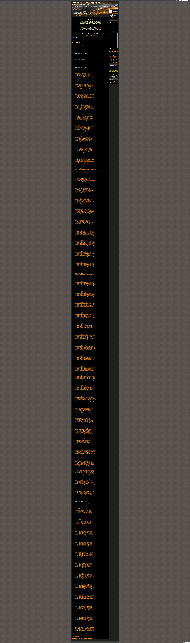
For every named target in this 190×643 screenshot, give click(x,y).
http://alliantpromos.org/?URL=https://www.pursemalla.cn (83, 136)
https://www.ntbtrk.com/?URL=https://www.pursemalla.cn (83, 193)
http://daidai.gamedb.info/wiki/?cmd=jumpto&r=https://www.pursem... (85, 471)
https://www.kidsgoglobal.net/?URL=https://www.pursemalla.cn (84, 168)
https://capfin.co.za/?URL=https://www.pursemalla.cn (82, 95)
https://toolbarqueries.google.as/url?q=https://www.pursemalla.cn (84, 243)
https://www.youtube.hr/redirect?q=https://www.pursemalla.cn (83, 563)
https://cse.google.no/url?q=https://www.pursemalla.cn (83, 522)
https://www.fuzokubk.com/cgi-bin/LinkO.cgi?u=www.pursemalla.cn (84, 480)
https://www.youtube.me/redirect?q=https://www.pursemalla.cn (84, 588)
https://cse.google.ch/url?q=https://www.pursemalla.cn (83, 514)
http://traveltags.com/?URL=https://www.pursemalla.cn (83, 127)
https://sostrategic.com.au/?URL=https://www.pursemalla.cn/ (83, 455)
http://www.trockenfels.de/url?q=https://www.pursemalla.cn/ (83, 454)
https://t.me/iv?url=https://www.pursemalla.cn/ (81, 483)
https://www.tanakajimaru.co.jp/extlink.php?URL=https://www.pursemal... (85, 453)
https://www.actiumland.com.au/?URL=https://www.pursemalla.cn (84, 109)
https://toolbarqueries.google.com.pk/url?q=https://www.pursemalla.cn (85, 391)
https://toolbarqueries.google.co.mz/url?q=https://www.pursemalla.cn (85, 377)
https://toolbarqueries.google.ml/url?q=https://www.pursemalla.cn (84, 362)
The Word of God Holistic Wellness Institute (87, 3)
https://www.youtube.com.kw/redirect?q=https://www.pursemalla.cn (84, 578)
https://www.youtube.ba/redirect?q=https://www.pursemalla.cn (84, 532)
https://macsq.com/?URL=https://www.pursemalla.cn (82, 78)
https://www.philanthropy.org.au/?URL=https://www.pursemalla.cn (84, 108)
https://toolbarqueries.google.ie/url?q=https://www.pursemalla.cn (84, 328)
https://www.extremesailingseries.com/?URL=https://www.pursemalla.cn (85, 142)
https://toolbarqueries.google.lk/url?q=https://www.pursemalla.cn (84, 350)
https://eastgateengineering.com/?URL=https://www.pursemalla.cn (84, 131)
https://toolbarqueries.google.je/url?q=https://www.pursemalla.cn (84, 336)
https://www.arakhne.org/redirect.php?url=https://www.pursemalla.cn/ (85, 438)
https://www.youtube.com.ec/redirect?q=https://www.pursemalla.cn (84, 552)
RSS (72, 639)
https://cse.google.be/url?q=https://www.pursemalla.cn (83, 504)
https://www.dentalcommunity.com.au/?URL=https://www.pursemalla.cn (85, 151)
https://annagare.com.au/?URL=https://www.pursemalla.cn (83, 125)
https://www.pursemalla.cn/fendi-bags (80, 68)
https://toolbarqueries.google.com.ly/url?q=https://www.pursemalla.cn (85, 356)
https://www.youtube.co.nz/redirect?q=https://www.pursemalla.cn (84, 598)
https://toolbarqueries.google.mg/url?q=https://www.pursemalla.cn (84, 360)
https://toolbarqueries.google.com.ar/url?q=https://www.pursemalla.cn (85, 242)
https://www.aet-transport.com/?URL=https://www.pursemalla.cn (84, 163)
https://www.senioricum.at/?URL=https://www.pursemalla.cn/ (83, 432)
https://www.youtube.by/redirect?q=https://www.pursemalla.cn (84, 540)
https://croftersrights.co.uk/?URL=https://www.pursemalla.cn (83, 182)
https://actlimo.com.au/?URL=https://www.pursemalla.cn (83, 209)
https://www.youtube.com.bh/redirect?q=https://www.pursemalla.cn (84, 536)
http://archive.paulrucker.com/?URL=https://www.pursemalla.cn (84, 472)
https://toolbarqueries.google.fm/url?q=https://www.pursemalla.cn (84, 304)
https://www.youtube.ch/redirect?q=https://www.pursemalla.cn (84, 543)
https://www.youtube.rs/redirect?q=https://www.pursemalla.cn (83, 611)
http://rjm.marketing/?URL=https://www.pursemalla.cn (82, 198)
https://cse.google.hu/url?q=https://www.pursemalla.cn (83, 510)
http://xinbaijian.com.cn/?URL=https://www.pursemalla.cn (83, 77)
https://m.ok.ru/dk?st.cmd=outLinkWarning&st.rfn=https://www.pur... (85, 491)
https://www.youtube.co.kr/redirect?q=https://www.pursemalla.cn (84, 577)
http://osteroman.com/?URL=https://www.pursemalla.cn (83, 128)
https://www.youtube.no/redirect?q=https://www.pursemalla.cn (84, 597)
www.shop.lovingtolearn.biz (95, 28)
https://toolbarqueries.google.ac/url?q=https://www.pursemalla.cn (84, 232)
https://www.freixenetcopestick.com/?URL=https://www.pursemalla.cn (85, 121)
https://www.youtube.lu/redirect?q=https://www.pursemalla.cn (83, 584)
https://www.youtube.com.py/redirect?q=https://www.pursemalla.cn (84, 608)
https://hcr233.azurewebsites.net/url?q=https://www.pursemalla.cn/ (84, 434)
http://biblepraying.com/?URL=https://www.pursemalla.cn (83, 160)
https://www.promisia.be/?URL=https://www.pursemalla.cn (83, 98)
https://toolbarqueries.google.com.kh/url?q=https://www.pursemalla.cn (85, 266)
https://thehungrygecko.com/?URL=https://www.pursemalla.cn (84, 106)
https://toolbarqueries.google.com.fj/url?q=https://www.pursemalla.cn (85, 303)
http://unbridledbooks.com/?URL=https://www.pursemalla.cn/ (83, 406)
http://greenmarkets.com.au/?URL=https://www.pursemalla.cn (84, 83)
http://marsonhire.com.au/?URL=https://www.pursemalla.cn (83, 99)
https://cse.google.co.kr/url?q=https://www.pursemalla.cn (83, 525)
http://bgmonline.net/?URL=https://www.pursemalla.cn (82, 188)
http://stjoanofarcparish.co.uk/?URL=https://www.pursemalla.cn (84, 132)
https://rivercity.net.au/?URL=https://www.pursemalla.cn (83, 147)
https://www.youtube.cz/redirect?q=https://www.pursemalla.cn (84, 547)
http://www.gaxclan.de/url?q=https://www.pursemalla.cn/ (83, 422)
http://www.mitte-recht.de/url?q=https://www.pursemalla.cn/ (83, 429)
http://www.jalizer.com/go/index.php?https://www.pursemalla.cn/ (84, 423)
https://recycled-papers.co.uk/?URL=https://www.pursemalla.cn (84, 107)
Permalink (75, 44)
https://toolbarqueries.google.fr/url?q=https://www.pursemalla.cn (84, 305)
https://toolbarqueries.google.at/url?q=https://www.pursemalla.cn (84, 244)
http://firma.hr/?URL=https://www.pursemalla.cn (82, 75)
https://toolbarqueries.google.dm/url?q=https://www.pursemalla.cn (84, 293)
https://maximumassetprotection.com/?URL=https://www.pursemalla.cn (85, 152)
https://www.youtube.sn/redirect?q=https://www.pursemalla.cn (84, 619)
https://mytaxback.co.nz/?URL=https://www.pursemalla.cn (83, 204)
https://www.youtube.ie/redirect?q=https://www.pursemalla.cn (83, 567)
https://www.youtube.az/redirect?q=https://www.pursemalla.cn (84, 531)
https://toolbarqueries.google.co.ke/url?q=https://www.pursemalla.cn (84, 339)
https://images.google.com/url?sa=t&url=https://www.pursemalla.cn (84, 503)
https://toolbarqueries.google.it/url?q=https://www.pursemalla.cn (84, 334)
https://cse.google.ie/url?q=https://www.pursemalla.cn (82, 524)
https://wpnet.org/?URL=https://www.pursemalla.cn (82, 220)
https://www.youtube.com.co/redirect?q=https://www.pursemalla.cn (84, 545)
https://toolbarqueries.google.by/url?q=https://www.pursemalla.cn (84, 263)
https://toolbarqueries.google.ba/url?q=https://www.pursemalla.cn (84, 247)
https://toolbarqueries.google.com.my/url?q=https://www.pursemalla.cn (85, 376)
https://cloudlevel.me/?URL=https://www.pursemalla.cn (83, 73)
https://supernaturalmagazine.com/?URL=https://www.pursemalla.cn (84, 141)
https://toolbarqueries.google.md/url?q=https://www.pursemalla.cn (84, 358)
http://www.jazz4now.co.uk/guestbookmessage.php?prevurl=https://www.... (85, 450)
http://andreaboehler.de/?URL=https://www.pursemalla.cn (83, 137)
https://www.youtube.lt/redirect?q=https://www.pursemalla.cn (83, 583)
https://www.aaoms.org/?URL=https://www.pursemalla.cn (83, 140)
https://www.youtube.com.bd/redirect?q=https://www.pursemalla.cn (84, 533)
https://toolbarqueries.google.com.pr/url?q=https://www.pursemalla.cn (85, 398)
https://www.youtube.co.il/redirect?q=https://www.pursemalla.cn (84, 568)
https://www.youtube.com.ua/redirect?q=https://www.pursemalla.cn (84, 627)
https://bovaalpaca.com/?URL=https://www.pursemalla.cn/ (83, 428)
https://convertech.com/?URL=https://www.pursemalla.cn (83, 176)
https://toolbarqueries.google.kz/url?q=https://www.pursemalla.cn (84, 345)
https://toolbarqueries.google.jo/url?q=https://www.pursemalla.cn (84, 337)
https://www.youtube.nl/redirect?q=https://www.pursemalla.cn (83, 596)
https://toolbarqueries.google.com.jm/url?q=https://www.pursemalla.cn (85, 335)
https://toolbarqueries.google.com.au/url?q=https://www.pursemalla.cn (85, 245)
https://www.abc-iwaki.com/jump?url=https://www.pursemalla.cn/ (84, 460)
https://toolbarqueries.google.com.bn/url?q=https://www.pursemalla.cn (85, 256)
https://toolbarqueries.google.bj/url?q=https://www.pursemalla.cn (84, 255)
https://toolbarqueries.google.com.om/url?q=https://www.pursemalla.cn (85, 390)
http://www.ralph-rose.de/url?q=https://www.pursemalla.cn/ (83, 449)
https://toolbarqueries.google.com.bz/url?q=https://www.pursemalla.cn (85, 264)
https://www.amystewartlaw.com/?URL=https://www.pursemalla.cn (84, 149)
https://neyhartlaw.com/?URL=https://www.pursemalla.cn (83, 223)
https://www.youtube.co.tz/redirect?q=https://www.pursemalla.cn (84, 626)
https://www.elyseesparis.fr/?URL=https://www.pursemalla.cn (83, 110)
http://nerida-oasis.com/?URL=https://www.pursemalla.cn (83, 181)
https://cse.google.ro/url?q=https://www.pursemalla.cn (82, 508)
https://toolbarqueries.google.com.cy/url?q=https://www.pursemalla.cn (85, 287)
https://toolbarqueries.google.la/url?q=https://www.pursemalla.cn (84, 346)
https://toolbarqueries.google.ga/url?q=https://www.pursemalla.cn (84, 306)
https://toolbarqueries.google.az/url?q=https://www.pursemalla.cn (84, 246)
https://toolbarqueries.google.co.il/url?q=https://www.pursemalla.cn (84, 326)
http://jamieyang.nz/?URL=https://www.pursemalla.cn (82, 129)
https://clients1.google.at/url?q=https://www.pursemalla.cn (83, 512)
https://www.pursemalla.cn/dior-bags (80, 59)
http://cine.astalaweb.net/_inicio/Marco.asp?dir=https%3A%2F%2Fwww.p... (86, 479)
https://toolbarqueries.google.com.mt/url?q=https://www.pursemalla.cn (85, 367)
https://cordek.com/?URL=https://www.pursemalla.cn (82, 119)
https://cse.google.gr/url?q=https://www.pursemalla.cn (82, 509)
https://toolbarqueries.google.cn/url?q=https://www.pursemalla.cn (84, 282)
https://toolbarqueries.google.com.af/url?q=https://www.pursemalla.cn (85, 235)
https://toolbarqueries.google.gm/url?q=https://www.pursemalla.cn (84, 314)
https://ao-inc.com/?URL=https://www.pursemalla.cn (82, 96)
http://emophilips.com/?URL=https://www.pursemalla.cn (83, 84)
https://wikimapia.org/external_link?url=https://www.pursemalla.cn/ (84, 493)
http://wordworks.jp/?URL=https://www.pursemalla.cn (82, 192)
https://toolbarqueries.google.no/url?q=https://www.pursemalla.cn (84, 385)
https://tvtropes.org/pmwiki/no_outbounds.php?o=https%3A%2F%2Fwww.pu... (86, 473)
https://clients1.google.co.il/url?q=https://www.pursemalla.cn (83, 523)
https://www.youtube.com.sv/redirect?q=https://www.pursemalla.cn (84, 620)
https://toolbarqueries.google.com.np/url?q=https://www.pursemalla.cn (85, 386)
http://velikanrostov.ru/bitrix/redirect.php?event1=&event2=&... (84, 408)
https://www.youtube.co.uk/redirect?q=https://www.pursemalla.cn (84, 629)
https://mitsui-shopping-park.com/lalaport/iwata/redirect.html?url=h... (85, 463)
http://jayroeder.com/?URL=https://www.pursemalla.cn (82, 105)
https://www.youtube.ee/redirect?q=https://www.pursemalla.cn (84, 553)
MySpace (74, 37)
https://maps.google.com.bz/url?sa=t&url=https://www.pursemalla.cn (85, 496)
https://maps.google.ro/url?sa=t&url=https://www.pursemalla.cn (84, 490)
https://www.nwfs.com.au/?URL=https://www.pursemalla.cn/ (83, 442)
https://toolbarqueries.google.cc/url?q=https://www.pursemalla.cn (84, 267)
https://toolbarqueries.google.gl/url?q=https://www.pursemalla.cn (84, 313)
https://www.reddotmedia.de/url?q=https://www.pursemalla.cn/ (84, 445)
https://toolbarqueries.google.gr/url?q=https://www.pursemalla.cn (84, 316)
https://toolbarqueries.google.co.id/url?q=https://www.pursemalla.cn (84, 325)
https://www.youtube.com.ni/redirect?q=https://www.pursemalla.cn (84, 595)
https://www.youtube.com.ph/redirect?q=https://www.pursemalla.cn (84, 605)
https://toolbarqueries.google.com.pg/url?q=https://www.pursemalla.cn (85, 396)
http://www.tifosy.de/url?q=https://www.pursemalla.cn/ (82, 409)
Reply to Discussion (75, 636)
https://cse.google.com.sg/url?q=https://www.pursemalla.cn (83, 521)
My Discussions (80, 9)
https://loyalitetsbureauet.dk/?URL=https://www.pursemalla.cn (84, 76)
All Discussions (74, 9)
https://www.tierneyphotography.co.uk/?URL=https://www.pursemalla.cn (85, 85)
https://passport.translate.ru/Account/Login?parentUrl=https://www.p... (85, 464)
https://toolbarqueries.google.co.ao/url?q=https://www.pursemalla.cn (84, 241)
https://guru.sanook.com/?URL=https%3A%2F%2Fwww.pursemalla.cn (85, 474)
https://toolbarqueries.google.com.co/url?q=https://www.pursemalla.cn (85, 283)
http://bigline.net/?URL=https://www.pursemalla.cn (82, 117)
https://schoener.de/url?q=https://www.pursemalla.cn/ (82, 443)
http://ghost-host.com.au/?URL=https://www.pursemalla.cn (83, 199)
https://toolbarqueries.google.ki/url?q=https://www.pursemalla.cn (84, 340)
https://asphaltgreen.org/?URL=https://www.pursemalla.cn (83, 104)
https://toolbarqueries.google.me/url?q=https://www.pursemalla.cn (84, 359)
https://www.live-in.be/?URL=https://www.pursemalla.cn (83, 88)
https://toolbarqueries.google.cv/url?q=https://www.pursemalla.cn (84, 286)
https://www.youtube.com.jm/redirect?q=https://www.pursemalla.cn (84, 573)
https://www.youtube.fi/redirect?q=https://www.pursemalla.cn (83, 555)
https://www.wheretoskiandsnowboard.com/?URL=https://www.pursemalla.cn (86, 197)
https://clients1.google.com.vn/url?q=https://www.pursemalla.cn (84, 520)
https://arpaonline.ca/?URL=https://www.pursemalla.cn (83, 93)
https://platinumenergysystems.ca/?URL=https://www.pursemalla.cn (84, 211)
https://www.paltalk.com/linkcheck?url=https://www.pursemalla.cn (84, 461)
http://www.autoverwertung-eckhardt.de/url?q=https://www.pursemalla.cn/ (85, 399)
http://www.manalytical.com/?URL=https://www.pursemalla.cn (84, 222)
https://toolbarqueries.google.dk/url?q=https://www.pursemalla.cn (84, 292)
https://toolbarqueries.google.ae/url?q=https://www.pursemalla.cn (84, 234)
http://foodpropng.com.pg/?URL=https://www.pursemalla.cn (83, 200)
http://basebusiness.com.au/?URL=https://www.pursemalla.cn (84, 177)
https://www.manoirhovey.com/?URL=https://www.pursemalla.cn (84, 214)
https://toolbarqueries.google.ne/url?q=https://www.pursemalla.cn (84, 379)
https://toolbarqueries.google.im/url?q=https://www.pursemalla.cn (84, 329)
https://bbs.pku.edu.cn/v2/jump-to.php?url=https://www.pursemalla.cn (85, 470)
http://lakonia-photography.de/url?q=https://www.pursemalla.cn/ (84, 421)
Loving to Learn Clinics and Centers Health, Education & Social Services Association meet (113, 60)
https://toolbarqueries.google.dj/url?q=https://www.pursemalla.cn (84, 291)
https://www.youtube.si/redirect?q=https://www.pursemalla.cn (83, 617)
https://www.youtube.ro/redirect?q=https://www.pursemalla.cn (83, 610)
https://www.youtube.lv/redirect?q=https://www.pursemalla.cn (83, 585)
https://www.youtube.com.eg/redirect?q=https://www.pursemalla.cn (84, 554)
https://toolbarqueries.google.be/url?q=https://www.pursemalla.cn (84, 251)
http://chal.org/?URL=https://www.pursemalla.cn (82, 157)
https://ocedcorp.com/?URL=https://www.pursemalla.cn (83, 191)
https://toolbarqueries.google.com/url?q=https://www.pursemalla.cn (84, 231)
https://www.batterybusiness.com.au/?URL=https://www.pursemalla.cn (85, 120)
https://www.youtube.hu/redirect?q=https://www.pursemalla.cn (84, 564)
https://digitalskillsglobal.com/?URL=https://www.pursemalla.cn (84, 87)
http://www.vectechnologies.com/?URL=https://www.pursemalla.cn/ (84, 439)
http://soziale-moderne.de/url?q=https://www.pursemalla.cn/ (83, 417)
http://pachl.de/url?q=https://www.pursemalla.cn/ (82, 411)
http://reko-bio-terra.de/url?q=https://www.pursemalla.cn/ (83, 412)
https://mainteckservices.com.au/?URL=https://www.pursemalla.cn (84, 161)
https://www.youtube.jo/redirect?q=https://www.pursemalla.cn (83, 574)
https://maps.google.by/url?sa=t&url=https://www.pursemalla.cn (84, 495)
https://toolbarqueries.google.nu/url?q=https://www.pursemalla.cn (84, 388)
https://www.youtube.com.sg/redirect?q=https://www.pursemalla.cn (84, 616)
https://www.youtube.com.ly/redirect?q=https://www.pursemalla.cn (84, 586)
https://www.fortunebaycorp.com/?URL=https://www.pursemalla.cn (84, 201)
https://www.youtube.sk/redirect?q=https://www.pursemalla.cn (84, 618)
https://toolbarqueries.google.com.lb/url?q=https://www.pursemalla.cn (85, 347)
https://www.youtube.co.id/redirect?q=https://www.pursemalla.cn (84, 565)
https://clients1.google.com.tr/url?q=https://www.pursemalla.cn (84, 511)
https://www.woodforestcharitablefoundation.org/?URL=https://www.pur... (85, 169)
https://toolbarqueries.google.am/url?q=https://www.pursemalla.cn (84, 240)
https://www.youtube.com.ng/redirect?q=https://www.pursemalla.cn (84, 594)
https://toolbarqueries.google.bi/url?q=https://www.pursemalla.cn (84, 254)
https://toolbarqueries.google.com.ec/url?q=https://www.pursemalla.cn (85, 296)
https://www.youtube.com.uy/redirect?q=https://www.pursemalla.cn (84, 630)
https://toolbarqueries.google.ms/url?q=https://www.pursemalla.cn (84, 366)
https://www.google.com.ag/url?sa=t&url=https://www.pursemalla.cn (84, 230)
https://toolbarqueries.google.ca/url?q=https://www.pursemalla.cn (84, 265)
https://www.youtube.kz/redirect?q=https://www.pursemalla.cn (84, 579)
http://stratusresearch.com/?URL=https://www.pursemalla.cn (83, 82)
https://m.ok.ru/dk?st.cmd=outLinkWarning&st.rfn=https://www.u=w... (85, 482)
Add (108, 9)
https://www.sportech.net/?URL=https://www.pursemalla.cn (83, 150)
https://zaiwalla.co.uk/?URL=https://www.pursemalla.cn (83, 148)
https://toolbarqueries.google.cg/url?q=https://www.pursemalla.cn (84, 275)
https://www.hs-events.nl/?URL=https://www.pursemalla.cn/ (83, 402)
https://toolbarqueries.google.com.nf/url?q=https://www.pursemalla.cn (85, 380)
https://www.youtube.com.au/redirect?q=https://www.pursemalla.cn (84, 530)
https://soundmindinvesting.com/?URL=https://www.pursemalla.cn (84, 116)
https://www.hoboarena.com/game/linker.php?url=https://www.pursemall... (85, 407)
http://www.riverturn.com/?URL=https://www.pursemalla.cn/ (83, 444)
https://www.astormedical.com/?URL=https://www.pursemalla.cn (84, 212)
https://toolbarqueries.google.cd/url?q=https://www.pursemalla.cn (84, 268)
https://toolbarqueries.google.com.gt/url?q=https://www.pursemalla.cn (85, 317)
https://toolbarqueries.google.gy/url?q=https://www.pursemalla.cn (84, 318)
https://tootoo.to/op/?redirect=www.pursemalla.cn (82, 481)
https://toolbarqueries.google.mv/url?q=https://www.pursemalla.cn (84, 369)
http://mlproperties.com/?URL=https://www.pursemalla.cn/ (83, 430)
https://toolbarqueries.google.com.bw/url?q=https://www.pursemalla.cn (85, 262)
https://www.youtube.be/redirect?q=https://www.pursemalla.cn (84, 534)
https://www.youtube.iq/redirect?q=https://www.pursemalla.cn (83, 566)
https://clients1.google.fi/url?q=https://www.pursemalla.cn (83, 515)
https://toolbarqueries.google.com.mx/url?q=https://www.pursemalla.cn (85, 375)
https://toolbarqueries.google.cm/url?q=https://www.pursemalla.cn (84, 281)
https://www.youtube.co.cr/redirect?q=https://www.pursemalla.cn (84, 546)
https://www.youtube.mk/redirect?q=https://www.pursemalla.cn (84, 589)
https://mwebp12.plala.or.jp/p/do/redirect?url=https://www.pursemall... (85, 465)
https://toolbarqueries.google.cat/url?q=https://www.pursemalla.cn (84, 274)
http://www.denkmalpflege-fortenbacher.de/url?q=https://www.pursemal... (85, 451)
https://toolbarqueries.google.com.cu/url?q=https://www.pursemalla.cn (85, 285)
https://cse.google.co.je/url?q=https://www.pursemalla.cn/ (83, 418)
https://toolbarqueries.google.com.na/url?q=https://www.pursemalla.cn (85, 378)
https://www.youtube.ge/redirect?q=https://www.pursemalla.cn (84, 557)
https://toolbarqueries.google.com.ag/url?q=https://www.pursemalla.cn (85, 236)
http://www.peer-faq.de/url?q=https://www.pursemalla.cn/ (83, 441)
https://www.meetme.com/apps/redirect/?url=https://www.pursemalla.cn (85, 400)
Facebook (78, 37)
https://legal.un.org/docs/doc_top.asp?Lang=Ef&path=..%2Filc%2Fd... (85, 475)
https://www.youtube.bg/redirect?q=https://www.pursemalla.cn (84, 535)
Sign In (177, 0)
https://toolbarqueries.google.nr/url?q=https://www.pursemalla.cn (84, 387)
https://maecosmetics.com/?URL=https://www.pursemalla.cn (83, 130)
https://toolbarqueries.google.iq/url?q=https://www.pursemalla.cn (84, 327)
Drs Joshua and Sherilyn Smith (83, 14)
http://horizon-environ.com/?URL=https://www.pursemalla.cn (83, 224)
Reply (76, 46)
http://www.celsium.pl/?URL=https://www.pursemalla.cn (83, 225)
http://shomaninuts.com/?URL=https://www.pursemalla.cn (83, 210)
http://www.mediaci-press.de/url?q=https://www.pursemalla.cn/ (84, 420)
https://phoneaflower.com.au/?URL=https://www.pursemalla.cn (84, 187)
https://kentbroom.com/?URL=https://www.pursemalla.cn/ (83, 431)
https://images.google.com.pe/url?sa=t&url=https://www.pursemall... (84, 519)
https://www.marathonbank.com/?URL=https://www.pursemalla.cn (84, 97)
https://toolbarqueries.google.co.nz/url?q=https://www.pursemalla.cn (84, 389)
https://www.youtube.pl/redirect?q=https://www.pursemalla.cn (83, 606)
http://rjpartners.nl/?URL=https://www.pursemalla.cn (82, 203)
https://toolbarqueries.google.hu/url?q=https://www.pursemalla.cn (84, 324)
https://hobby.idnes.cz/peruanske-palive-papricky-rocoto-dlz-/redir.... (84, 485)
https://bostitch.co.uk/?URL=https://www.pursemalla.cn (83, 86)
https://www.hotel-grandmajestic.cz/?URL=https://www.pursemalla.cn (85, 139)
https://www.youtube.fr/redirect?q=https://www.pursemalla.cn (83, 556)
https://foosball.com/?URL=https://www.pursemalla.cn (82, 153)
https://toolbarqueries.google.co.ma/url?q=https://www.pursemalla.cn (85, 357)
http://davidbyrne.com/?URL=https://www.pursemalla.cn (83, 189)
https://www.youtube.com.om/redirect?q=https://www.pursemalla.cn (84, 600)
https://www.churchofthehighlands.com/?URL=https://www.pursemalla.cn (85, 126)
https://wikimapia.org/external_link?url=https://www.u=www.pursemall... (85, 484)
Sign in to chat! (183, 642)
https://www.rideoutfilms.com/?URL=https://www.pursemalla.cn (84, 118)
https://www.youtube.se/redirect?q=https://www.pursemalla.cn (84, 615)
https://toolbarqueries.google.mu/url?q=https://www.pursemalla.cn (84, 368)
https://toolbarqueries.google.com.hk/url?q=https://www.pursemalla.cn (85, 319)
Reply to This (74, 40)
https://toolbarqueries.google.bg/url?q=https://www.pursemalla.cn (84, 252)
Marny (79, 48)
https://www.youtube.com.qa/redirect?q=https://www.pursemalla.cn (84, 609)
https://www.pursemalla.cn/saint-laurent (80, 54)
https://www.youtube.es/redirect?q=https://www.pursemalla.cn (84, 542)
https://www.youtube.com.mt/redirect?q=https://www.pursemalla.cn (84, 590)
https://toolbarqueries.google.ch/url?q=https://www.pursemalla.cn (84, 276)
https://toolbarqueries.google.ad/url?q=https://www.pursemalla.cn (84, 233)
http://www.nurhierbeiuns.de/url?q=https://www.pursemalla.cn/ (84, 440)
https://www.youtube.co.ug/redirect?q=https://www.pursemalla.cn (84, 628)
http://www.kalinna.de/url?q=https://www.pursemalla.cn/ (83, 410)
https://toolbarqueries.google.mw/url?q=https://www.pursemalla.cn (84, 370)
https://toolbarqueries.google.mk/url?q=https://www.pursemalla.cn (84, 361)
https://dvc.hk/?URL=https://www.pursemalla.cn (82, 221)
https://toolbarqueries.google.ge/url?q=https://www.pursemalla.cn (84, 307)
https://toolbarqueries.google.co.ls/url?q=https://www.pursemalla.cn (84, 351)
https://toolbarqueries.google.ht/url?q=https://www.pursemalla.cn (84, 323)
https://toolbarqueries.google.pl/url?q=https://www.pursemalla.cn (84, 397)
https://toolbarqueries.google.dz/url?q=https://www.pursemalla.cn (84, 295)
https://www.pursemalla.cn (79, 45)
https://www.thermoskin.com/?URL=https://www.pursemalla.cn (84, 115)
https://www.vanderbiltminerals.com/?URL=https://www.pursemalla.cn (85, 190)
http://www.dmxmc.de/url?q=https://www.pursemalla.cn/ (83, 419)
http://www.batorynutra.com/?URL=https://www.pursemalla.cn (84, 158)
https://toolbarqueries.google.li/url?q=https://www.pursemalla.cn (84, 349)
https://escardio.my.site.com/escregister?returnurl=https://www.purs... (85, 462)
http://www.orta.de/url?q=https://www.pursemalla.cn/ (82, 452)
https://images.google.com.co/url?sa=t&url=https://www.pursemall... (84, 513)
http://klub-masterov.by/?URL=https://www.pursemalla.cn (83, 179)
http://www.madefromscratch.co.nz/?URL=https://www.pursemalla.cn (85, 159)
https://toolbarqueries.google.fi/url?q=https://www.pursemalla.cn (84, 302)
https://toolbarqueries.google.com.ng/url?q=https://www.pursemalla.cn (85, 381)
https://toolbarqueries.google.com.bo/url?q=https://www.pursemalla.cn (85, 257)
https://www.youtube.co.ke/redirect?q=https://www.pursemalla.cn (84, 576)
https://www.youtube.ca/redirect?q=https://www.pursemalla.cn (84, 541)
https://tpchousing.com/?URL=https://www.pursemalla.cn (83, 178)
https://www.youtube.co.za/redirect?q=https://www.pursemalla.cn (84, 632)
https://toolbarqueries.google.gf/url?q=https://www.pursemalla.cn (84, 308)
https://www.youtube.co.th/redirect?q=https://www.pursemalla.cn (84, 621)
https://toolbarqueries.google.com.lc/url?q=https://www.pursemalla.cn (85, 348)
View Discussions (79, 15)
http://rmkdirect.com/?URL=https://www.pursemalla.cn (82, 74)
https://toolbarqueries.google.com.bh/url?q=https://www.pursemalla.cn (85, 253)
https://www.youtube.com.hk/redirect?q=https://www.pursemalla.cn (84, 562)
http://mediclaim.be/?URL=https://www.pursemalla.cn (82, 162)
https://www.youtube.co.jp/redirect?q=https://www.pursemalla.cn (84, 575)
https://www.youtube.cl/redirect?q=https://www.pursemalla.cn (83, 544)
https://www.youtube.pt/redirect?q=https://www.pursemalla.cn (83, 607)
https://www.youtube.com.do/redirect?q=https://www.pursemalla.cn (84, 551)
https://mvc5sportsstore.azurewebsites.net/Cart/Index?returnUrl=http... (85, 433)
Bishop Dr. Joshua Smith (113, 62)
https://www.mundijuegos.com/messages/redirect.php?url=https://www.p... (85, 401)
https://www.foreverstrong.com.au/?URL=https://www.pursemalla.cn (84, 94)
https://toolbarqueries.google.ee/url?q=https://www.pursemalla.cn (84, 297)
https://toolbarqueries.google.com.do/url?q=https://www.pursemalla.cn (85, 294)
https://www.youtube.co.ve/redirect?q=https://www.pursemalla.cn (84, 631)
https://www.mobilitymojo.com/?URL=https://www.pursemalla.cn (84, 138)
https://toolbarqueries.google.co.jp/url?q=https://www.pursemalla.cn (84, 338)
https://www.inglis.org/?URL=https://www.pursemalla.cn (83, 219)
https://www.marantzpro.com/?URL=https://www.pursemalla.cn (84, 202)
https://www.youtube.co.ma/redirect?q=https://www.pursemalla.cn (84, 587)
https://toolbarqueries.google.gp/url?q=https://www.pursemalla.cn (84, 315)
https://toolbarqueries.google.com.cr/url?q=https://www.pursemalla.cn (85, 284)
